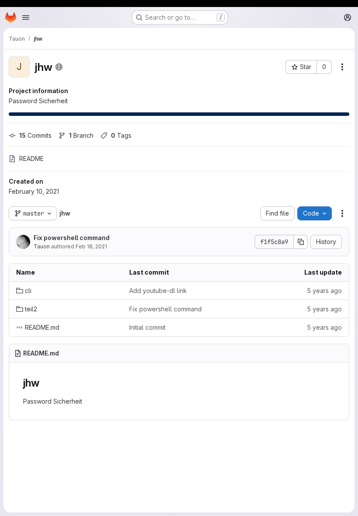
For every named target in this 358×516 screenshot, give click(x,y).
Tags (121, 135)
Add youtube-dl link (158, 290)
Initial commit (147, 327)
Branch (81, 135)
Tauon (42, 246)
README (31, 158)
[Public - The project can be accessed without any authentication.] (58, 66)
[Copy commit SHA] (301, 242)
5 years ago (324, 290)
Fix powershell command (72, 237)
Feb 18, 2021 (91, 246)
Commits (35, 135)
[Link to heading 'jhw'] (44, 383)
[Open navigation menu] (26, 17)
